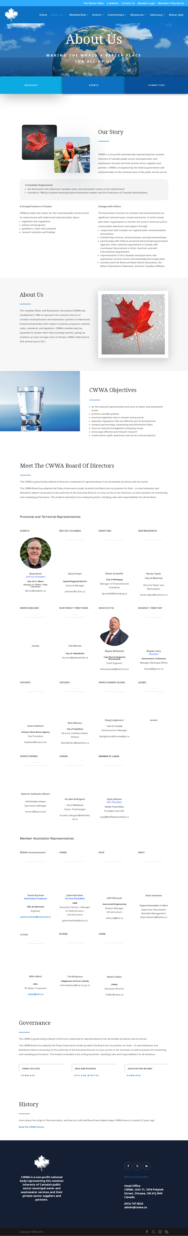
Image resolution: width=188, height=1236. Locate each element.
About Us (57, 15)
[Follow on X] (137, 1166)
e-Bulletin (113, 3)
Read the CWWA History (31, 1126)
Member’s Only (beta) (171, 3)
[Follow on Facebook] (128, 1166)
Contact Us (128, 3)
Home (43, 15)
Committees (116, 15)
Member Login (146, 3)
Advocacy (156, 15)
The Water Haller (93, 3)
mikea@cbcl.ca (35, 994)
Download (28, 1075)
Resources (137, 15)
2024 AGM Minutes (86, 1075)
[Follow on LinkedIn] (146, 1166)
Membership (77, 15)
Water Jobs (176, 15)
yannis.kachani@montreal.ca (35, 916)
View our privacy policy (136, 1176)
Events (96, 15)
